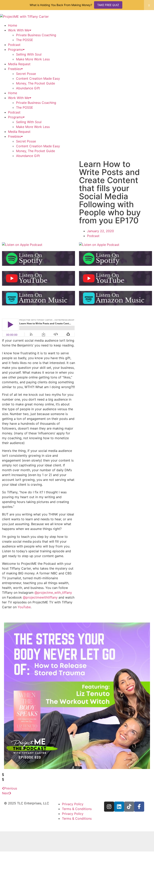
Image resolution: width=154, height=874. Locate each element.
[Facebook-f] (139, 807)
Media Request (19, 64)
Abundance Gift (28, 88)
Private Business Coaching (36, 35)
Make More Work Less (33, 59)
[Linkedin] (119, 807)
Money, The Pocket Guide (35, 83)
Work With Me (18, 30)
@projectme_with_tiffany (53, 593)
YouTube (24, 607)
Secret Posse (26, 74)
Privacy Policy (72, 804)
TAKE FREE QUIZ (108, 5)
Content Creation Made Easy (38, 78)
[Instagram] (109, 807)
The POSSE (24, 40)
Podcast (14, 45)
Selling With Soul (29, 54)
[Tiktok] (129, 807)
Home (12, 25)
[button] (77, 774)
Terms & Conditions (77, 809)
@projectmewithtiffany (40, 597)
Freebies (14, 69)
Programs (15, 49)
